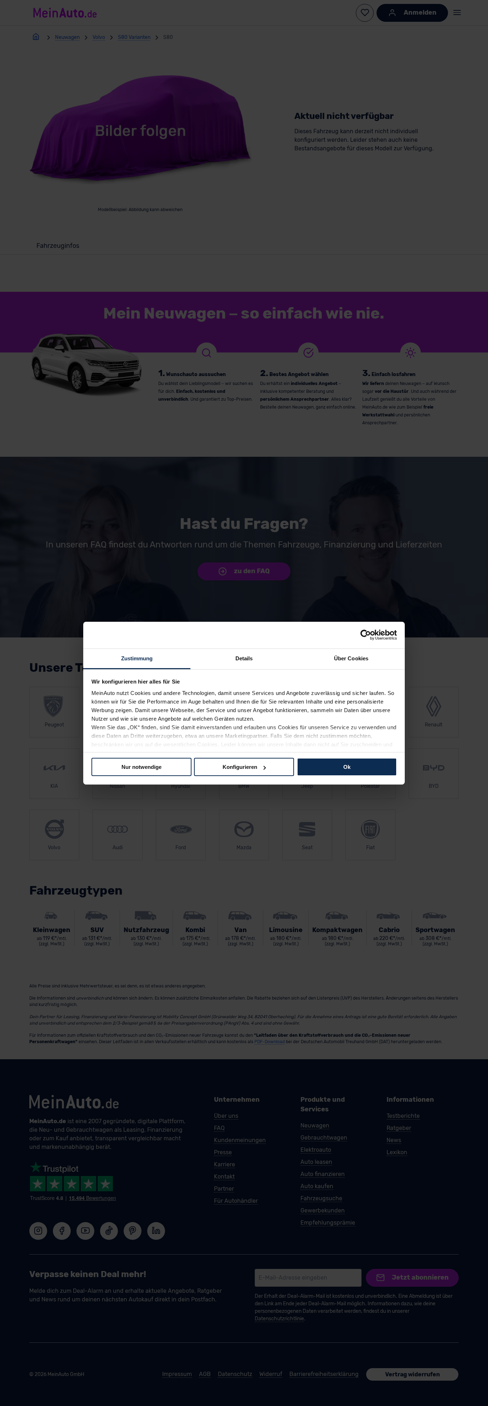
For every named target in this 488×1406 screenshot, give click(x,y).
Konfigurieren (240, 767)
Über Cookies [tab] (351, 658)
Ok (346, 767)
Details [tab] (244, 658)
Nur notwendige (141, 767)
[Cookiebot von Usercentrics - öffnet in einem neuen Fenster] (365, 635)
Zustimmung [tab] (137, 658)
